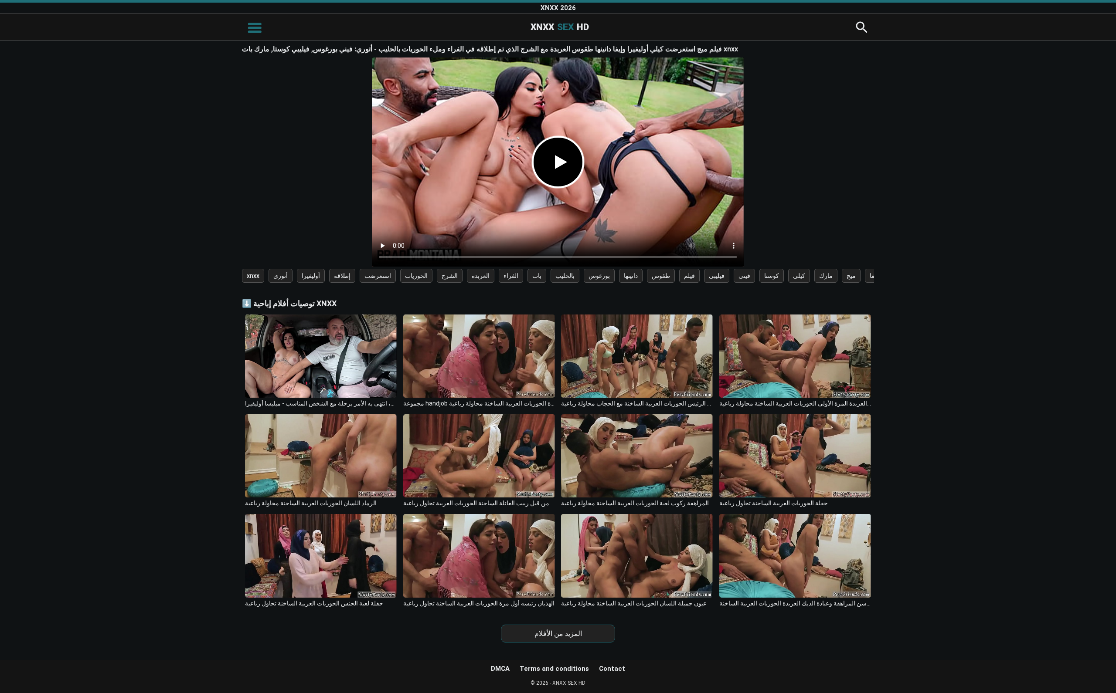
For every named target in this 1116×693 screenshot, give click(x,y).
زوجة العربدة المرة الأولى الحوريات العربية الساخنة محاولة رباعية (795, 403)
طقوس (661, 275)
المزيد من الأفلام (558, 633)
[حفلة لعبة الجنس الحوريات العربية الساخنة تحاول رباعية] (321, 555)
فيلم (689, 275)
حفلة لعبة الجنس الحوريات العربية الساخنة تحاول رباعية (314, 603)
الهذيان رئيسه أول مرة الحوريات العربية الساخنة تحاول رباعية (479, 603)
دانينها (631, 275)
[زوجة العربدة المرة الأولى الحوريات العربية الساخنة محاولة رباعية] (795, 356)
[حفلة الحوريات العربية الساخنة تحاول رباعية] (795, 455)
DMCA (500, 669)
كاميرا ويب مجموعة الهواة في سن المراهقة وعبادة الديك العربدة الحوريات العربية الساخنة (795, 603)
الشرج (450, 275)
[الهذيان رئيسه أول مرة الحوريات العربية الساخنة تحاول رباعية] (479, 555)
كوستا (771, 275)
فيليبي (717, 275)
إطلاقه (342, 275)
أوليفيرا (311, 275)
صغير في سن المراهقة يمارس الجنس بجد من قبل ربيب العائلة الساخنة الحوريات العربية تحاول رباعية (479, 503)
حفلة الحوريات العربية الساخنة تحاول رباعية (773, 503)
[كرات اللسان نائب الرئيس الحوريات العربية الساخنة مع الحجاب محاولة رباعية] (637, 356)
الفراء (511, 275)
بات (536, 275)
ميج (851, 275)
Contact (612, 669)
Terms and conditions (554, 669)
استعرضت (377, 275)
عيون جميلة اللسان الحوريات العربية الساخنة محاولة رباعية (634, 603)
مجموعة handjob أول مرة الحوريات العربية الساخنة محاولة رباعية (479, 403)
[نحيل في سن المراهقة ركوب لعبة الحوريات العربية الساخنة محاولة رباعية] (637, 455)
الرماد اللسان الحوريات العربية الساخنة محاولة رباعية (311, 503)
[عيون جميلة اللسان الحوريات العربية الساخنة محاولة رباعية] (637, 555)
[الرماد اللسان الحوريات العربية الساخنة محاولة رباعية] (321, 455)
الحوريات (416, 275)
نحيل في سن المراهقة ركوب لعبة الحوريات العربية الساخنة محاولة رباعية (637, 503)
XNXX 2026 (558, 8)
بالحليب (565, 275)
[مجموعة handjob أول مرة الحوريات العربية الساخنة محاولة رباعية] (479, 356)
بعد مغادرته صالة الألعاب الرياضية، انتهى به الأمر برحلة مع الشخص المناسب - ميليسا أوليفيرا (321, 403)
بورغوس (599, 275)
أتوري (280, 275)
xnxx (253, 275)
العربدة (481, 275)
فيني (744, 275)
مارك (826, 275)
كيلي (799, 275)
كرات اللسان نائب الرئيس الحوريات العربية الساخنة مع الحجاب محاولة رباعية (637, 403)
